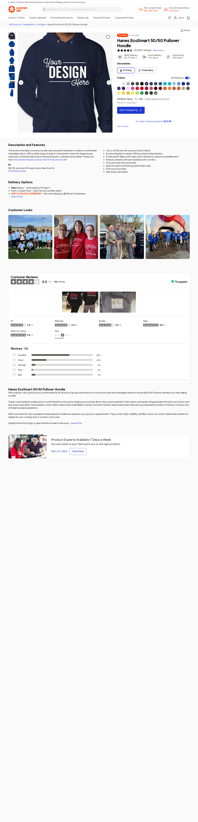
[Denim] (160, 83)
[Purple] (119, 88)
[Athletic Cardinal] (155, 88)
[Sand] (183, 88)
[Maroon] (160, 88)
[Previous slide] (21, 82)
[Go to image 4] (11, 60)
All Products (15, 24)
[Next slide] (109, 82)
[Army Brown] (188, 88)
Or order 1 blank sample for (153, 121)
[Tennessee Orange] (169, 88)
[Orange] (178, 88)
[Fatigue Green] (155, 93)
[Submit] (44, 9)
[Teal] (165, 83)
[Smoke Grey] (132, 83)
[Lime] (137, 93)
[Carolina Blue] (178, 83)
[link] (17, 9)
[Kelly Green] (142, 93)
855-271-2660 (59, 451)
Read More (76, 423)
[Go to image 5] (11, 68)
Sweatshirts (29, 24)
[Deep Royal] (188, 83)
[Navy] (151, 83)
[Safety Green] (132, 93)
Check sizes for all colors (157, 99)
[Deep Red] (142, 88)
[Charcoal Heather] (137, 83)
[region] (99, 237)
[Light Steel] (128, 83)
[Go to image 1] (11, 35)
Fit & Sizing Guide (17, 171)
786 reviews (158, 50)
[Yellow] (119, 93)
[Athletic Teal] (169, 83)
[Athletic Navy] (146, 83)
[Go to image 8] (11, 92)
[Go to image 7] (11, 84)
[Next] (187, 210)
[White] (119, 83)
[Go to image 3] (11, 52)
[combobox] (81, 9)
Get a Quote (122, 126)
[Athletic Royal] (183, 83)
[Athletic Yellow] (123, 93)
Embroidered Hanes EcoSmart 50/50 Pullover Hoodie (39, 159)
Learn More (17, 196)
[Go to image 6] (11, 76)
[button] (179, 10)
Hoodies (41, 24)
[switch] (187, 78)
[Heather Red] (151, 88)
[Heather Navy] (155, 83)
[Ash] (123, 83)
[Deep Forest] (151, 93)
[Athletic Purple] (123, 88)
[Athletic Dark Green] (146, 93)
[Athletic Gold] (128, 93)
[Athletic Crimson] (146, 88)
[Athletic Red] (137, 88)
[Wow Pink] (132, 88)
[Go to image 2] (11, 44)
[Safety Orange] (165, 88)
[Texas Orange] (174, 88)
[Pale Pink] (128, 88)
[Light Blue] (174, 83)
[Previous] (180, 210)
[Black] (142, 83)
